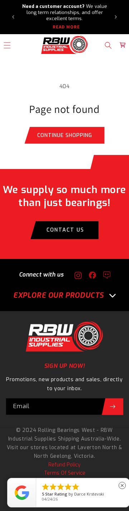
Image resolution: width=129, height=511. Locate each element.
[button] (108, 45)
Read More (66, 27)
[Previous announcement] (13, 17)
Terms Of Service (64, 473)
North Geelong (52, 456)
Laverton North (97, 447)
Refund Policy (64, 464)
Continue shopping (64, 135)
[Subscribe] (112, 406)
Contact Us (65, 230)
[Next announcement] (116, 17)
